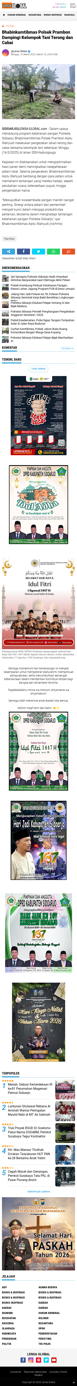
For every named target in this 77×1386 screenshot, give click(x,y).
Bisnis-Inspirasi (53, 15)
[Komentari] (68, 252)
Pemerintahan (47, 1333)
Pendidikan (9, 1338)
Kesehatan (9, 1318)
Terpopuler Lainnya (38, 1191)
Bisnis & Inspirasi (13, 1297)
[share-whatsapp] (53, 252)
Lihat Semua (38, 369)
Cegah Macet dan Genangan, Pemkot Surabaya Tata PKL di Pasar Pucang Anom (29, 1176)
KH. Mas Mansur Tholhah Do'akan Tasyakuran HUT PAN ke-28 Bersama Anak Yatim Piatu (29, 1156)
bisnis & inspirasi (13, 1292)
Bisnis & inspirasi (49, 1292)
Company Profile (58, 1372)
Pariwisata (9, 1333)
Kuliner (43, 1318)
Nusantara (35, 15)
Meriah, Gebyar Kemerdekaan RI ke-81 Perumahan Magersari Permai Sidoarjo (30, 1089)
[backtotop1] (74, 1382)
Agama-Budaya (47, 1287)
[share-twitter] (38, 252)
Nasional (69, 15)
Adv (4, 1287)
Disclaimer (15, 1372)
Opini (41, 1328)
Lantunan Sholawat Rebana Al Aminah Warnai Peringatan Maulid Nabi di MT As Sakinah (29, 1110)
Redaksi (38, 1375)
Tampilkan (67, 348)
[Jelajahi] (72, 5)
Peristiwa (44, 1338)
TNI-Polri (10, 26)
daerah (43, 1302)
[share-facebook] (23, 252)
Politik (6, 1343)
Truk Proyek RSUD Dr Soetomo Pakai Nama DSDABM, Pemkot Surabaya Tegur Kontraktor (29, 1132)
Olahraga (8, 1328)
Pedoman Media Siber (35, 1372)
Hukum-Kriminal (17, 15)
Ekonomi (7, 1313)
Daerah (6, 1307)
